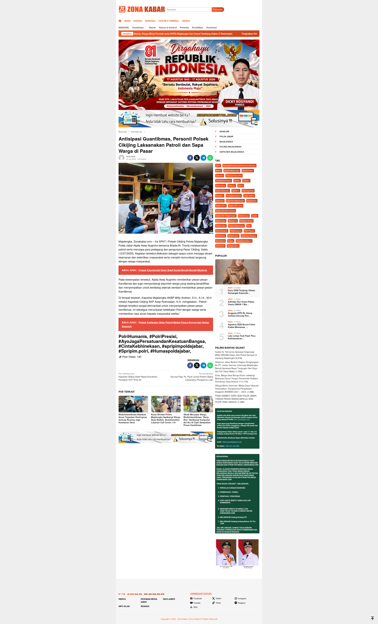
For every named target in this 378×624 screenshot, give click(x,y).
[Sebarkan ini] (190, 158)
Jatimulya (220, 200)
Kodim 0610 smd (235, 205)
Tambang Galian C (244, 241)
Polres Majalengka (230, 146)
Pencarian (218, 9)
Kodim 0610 (221, 205)
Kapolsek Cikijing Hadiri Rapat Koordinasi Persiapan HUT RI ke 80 (138, 376)
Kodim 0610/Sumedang (225, 210)
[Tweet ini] (197, 158)
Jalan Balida (249, 195)
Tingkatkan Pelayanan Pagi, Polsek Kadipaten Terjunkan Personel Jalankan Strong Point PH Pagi (245, 33)
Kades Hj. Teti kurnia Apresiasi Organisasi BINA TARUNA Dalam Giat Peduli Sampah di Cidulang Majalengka (236, 355)
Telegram (242, 602)
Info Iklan (124, 606)
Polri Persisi (249, 230)
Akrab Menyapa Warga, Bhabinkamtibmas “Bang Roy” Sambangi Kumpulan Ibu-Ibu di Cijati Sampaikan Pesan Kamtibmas (197, 420)
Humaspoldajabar (234, 195)
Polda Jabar (226, 136)
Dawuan (231, 185)
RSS (195, 607)
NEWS (230, 288)
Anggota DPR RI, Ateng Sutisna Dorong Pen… (240, 314)
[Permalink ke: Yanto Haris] (121, 157)
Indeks (122, 599)
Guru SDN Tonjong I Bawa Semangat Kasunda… (241, 291)
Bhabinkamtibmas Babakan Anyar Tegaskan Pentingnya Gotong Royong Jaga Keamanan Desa (133, 418)
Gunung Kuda (248, 190)
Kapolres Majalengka (232, 151)
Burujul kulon (247, 170)
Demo (240, 185)
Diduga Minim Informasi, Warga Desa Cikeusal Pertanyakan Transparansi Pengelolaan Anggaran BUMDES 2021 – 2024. (237, 388)
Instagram (242, 598)
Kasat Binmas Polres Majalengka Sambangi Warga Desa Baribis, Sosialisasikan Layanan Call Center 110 (165, 418)
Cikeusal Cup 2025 (234, 175)
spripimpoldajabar (249, 236)
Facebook (197, 598)
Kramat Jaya (244, 215)
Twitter (218, 598)
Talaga (230, 241)
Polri (249, 225)
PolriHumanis (235, 230)
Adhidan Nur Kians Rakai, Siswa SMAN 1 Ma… (241, 303)
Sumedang (220, 241)
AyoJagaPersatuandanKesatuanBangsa (239, 165)
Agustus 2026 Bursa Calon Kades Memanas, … (241, 325)
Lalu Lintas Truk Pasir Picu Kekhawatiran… (241, 337)
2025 (218, 165)
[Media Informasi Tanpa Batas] (142, 9)
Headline (224, 131)
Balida (218, 170)
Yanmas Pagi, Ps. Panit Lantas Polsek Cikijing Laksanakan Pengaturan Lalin (191, 376)
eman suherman (222, 190)
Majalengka (226, 141)
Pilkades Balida (246, 220)
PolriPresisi (220, 236)
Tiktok (218, 602)
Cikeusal (219, 175)
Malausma (233, 220)
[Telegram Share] (203, 158)
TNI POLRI (220, 246)
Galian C (235, 190)
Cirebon (246, 180)
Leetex (254, 215)
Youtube (196, 602)
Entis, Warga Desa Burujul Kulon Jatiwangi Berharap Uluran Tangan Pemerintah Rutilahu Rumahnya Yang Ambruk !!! (236, 378)
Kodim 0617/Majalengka (226, 215)
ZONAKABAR (233, 246)
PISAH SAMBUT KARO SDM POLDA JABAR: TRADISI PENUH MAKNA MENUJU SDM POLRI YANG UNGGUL (236, 398)
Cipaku (237, 180)
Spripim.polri (233, 236)
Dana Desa (220, 185)
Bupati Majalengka (231, 170)
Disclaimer (169, 599)
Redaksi (145, 606)
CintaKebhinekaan (223, 180)
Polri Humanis (221, 230)
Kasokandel (252, 200)
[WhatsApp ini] (210, 158)
